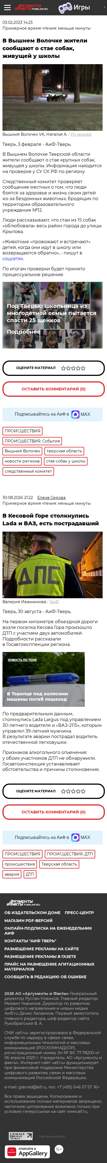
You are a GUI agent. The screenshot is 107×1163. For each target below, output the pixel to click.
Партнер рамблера (52, 1136)
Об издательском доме (32, 912)
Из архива (81, 134)
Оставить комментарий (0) (54, 389)
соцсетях (12, 258)
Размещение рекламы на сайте (41, 948)
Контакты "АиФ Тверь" (30, 940)
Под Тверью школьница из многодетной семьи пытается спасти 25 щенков (52, 313)
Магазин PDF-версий (28, 920)
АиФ (54, 601)
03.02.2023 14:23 (17, 22)
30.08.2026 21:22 (17, 497)
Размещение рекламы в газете (40, 956)
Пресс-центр (79, 912)
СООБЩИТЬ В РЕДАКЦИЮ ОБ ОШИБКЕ (45, 976)
